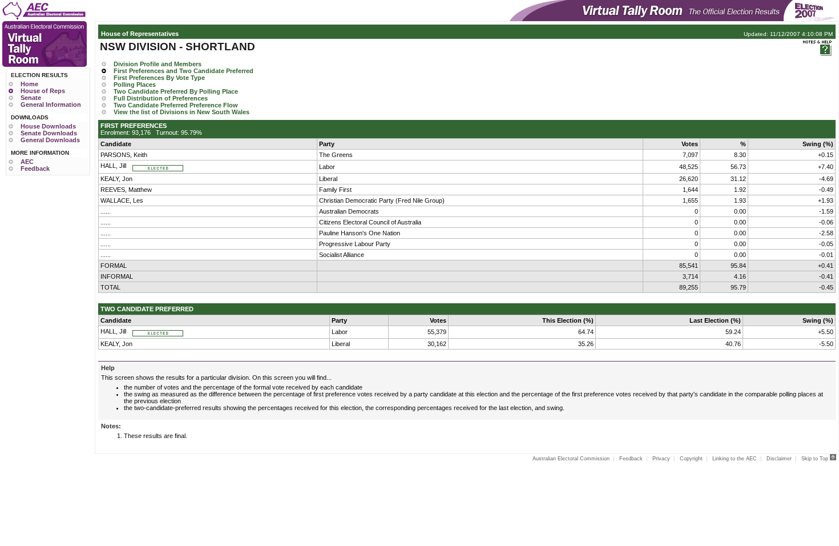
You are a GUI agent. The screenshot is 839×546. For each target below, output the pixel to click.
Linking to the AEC (734, 458)
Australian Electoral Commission (571, 458)
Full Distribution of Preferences (161, 98)
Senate (31, 97)
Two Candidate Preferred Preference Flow (176, 105)
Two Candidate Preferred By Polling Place (176, 91)
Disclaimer (779, 458)
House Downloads (48, 126)
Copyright (691, 458)
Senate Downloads (49, 133)
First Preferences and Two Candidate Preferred (183, 70)
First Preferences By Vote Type (159, 77)
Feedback (35, 168)
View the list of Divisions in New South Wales (181, 112)
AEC (27, 161)
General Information (51, 104)
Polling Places (135, 84)
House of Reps (43, 90)
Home (29, 84)
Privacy (661, 458)
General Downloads (50, 139)
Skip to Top (815, 458)
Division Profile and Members (157, 64)
